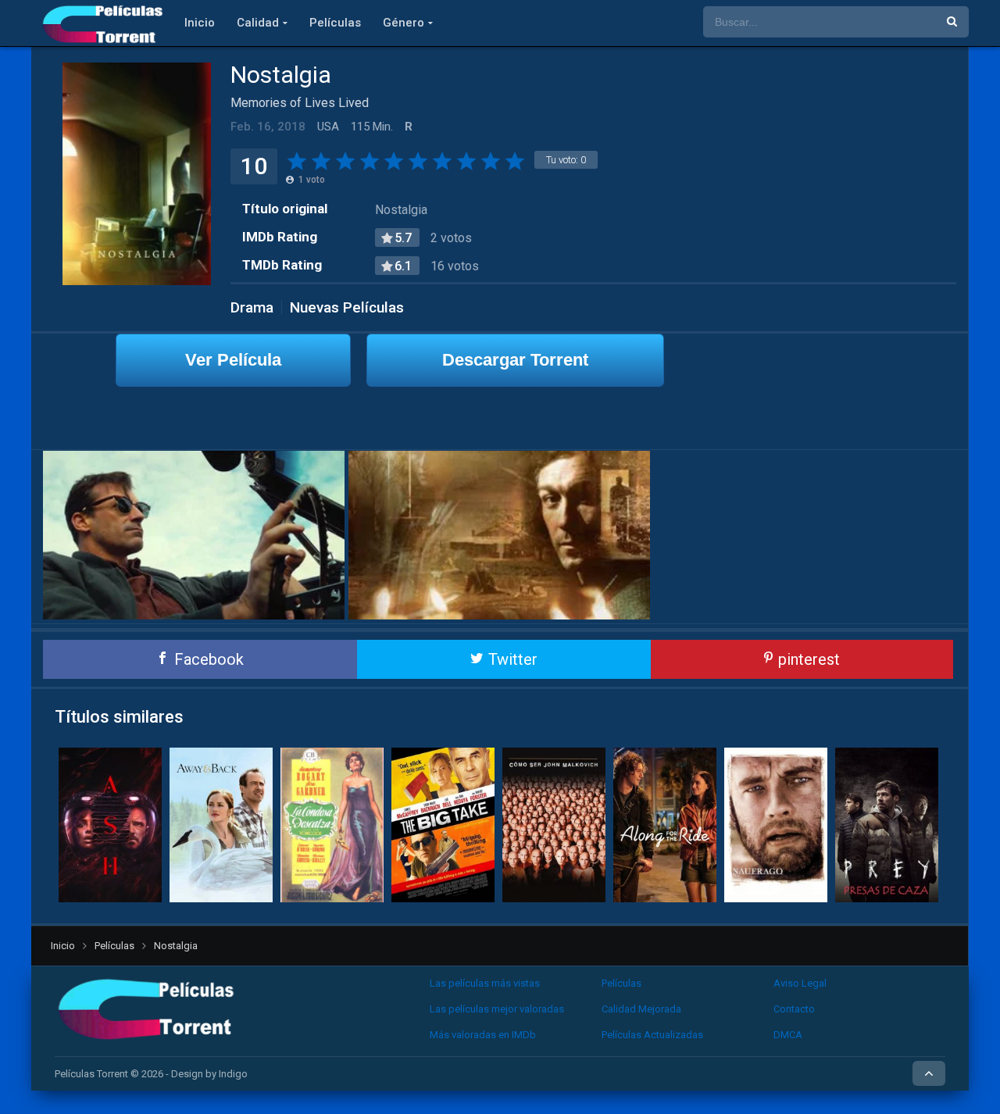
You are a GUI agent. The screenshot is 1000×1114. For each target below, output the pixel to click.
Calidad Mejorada (641, 1009)
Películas (335, 23)
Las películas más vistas (485, 983)
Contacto (794, 1009)
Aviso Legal (800, 983)
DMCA (787, 1035)
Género (403, 23)
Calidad (258, 23)
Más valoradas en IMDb (483, 1035)
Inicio (199, 23)
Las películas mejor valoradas (497, 1009)
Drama (251, 307)
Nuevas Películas (347, 307)
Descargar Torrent (515, 360)
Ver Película (233, 360)
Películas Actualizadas (652, 1035)
